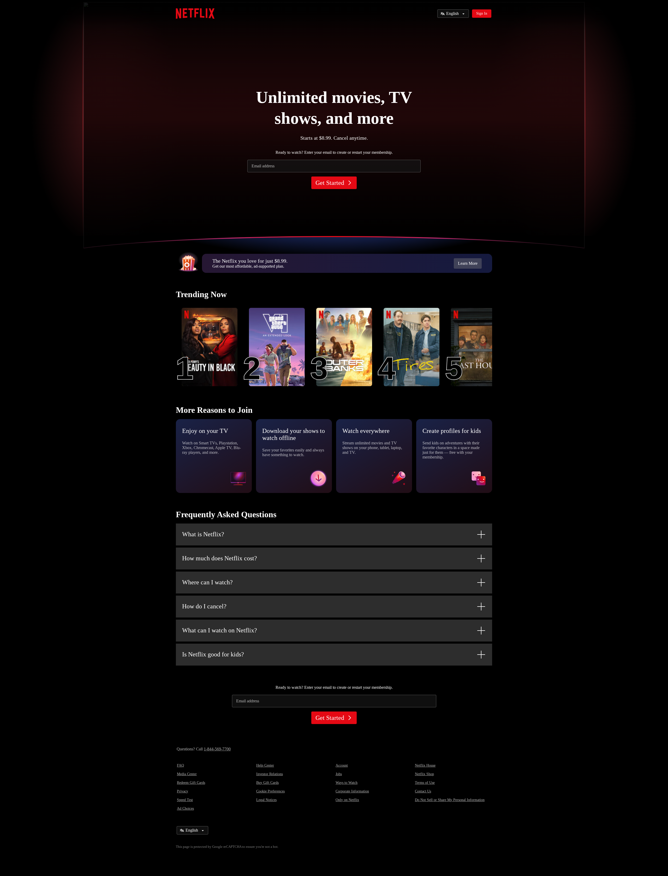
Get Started (329, 182)
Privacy (182, 791)
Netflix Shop (424, 774)
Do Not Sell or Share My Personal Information (450, 800)
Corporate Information (352, 791)
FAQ (180, 765)
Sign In (481, 13)
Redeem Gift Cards (191, 783)
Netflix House (425, 765)
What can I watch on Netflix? (219, 630)
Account (342, 765)
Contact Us (423, 791)
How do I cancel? (204, 606)
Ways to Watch (346, 783)
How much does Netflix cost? (219, 558)
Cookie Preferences (270, 791)
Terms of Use (425, 783)
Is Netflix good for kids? (213, 654)
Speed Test (185, 800)
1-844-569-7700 (217, 749)
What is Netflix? (203, 534)
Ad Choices (185, 808)
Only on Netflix (347, 800)
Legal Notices (266, 800)
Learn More (468, 263)
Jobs (339, 774)
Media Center (187, 774)
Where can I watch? (207, 582)
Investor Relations (269, 774)
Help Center (265, 765)
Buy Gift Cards (267, 783)
